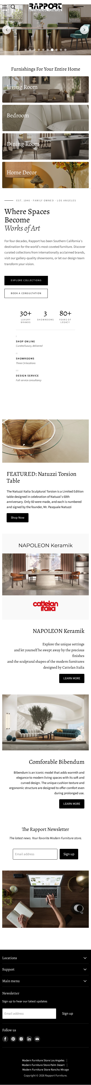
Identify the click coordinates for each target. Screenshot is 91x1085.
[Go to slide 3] (34, 50)
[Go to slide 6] (48, 50)
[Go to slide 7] (52, 49)
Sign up (68, 854)
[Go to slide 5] (43, 50)
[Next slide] (84, 29)
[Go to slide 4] (39, 50)
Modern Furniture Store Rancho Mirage (45, 1070)
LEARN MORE (71, 678)
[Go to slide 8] (56, 50)
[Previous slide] (6, 29)
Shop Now (17, 518)
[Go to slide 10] (65, 50)
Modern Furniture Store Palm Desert (43, 1065)
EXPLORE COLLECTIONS (26, 280)
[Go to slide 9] (61, 50)
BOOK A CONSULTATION (26, 293)
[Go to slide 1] (26, 50)
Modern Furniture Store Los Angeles (43, 1060)
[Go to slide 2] (30, 50)
